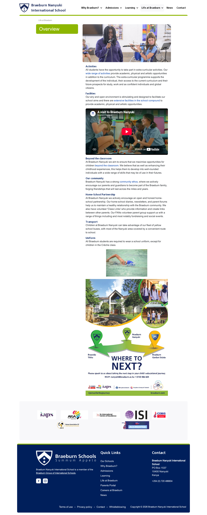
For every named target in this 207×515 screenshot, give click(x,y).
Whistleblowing (117, 507)
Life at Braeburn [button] (151, 8)
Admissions (106, 471)
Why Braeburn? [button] (90, 8)
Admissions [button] (112, 8)
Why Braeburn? (108, 466)
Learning (105, 475)
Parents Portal (108, 485)
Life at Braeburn (109, 480)
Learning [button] (130, 8)
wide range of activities (98, 73)
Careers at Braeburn (111, 490)
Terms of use (66, 507)
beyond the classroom (107, 165)
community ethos (129, 181)
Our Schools (107, 461)
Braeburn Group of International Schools (56, 473)
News (170, 8)
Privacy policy (84, 507)
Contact (181, 8)
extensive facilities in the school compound (137, 100)
